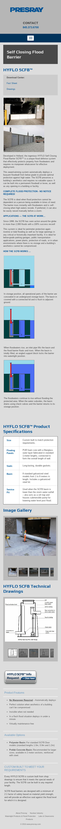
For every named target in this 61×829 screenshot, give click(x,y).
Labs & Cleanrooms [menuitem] (46, 816)
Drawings (11, 89)
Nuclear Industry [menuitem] (36, 813)
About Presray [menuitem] (21, 813)
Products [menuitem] (29, 819)
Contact (30, 23)
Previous (5, 575)
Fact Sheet (12, 83)
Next (56, 575)
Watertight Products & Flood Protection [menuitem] (20, 816)
